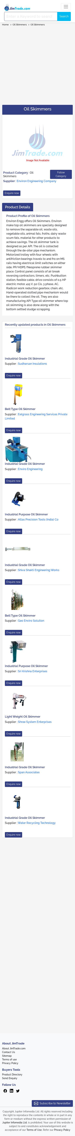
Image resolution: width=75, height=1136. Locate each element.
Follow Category (61, 174)
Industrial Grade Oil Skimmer (25, 358)
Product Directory (12, 1074)
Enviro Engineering (30, 469)
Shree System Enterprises (35, 722)
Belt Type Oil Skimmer (20, 409)
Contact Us (8, 1052)
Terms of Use (34, 1129)
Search (64, 16)
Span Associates (29, 772)
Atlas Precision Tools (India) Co (38, 519)
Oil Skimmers (20, 24)
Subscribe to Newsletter (55, 1103)
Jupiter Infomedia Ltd (14, 1122)
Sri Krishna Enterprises (32, 671)
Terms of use (9, 1059)
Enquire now (12, 193)
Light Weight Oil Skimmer (22, 716)
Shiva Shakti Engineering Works (38, 570)
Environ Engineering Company (36, 181)
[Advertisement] (37, 64)
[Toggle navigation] (66, 6)
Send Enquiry (9, 1078)
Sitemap (7, 1055)
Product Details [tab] (17, 207)
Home (5, 24)
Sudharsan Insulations (32, 363)
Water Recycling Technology (37, 823)
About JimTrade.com (13, 1048)
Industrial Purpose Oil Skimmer (26, 514)
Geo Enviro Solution (31, 620)
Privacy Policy (10, 1063)
